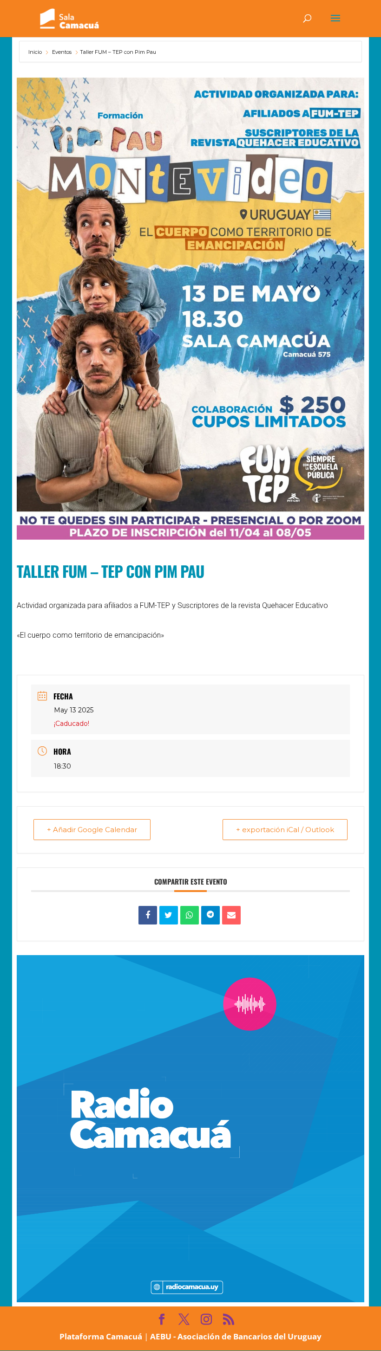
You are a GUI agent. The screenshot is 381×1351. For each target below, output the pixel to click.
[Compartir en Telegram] (210, 915)
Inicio (35, 52)
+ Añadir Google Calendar (92, 829)
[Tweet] (168, 915)
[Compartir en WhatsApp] (189, 915)
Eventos (62, 52)
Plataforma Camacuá (100, 1336)
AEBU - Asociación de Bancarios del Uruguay (236, 1336)
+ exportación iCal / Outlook (285, 829)
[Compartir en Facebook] (147, 915)
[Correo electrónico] (231, 915)
